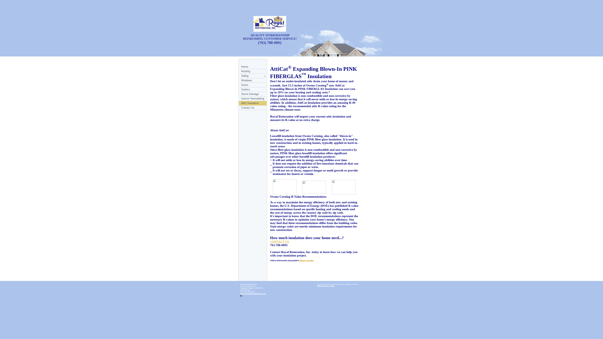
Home (244, 66)
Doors (244, 84)
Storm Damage (250, 94)
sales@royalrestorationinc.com (253, 294)
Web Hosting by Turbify (326, 286)
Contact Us (247, 107)
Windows (246, 80)
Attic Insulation (250, 103)
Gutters (245, 89)
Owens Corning (306, 260)
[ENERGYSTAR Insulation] (314, 186)
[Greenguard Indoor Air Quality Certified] (344, 186)
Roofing (245, 71)
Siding (244, 75)
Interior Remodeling (252, 98)
